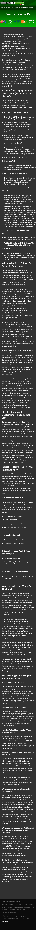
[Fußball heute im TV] (12, 5)
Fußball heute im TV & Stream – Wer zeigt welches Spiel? (17, 7)
